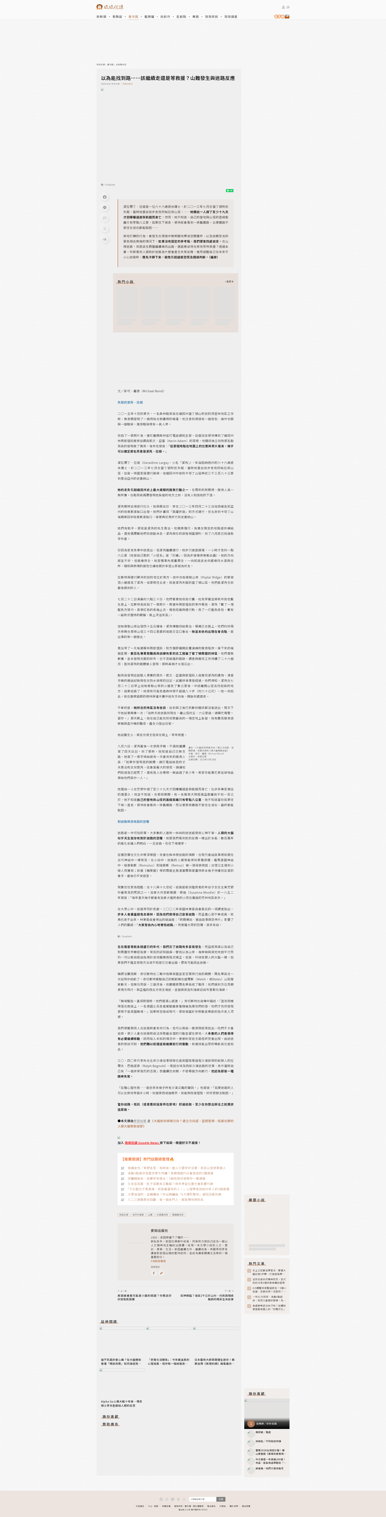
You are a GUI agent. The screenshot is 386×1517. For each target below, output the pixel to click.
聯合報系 (211, 1506)
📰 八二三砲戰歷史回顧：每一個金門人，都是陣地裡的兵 (162, 1199)
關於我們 (234, 1506)
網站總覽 (246, 1506)
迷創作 (165, 16)
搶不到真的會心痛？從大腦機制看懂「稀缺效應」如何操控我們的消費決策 (121, 1363)
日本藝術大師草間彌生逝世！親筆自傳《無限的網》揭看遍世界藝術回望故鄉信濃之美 (215, 1363)
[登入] (283, 7)
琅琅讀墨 (231, 16)
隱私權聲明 (198, 1506)
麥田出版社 (127, 83)
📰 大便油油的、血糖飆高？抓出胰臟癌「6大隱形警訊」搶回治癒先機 (171, 1194)
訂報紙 (223, 1506)
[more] (229, 281)
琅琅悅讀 (100, 64)
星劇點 (181, 16)
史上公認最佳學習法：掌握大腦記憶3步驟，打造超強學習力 (269, 1272)
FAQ (150, 1506)
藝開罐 (149, 16)
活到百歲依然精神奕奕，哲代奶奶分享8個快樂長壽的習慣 (269, 1281)
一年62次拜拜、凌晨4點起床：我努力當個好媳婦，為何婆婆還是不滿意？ (269, 1298)
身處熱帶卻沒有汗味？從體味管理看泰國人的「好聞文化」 (269, 1307)
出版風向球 (121, 64)
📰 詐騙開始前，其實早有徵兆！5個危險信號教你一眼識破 (163, 1178)
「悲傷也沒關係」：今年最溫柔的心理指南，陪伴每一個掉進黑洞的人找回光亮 (168, 1363)
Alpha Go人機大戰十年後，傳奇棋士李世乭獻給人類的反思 (121, 1403)
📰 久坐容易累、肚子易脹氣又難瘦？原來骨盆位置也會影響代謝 (167, 1183)
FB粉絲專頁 (158, 1261)
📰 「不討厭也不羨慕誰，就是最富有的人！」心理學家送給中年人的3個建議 (175, 1189)
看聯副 (117, 16)
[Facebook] (105, 197)
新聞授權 (166, 1506)
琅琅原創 (211, 16)
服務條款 (178, 1506)
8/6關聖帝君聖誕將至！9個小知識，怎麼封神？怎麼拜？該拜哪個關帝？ (269, 1289)
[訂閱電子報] (281, 16)
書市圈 (133, 16)
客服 (156, 1506)
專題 (195, 16)
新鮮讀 (101, 16)
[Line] (105, 207)
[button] (105, 218)
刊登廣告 (140, 1506)
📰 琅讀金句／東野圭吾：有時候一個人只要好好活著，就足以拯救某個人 (173, 1168)
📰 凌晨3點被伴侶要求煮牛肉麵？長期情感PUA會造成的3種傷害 (167, 1173)
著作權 (188, 1506)
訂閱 (221, 1499)
